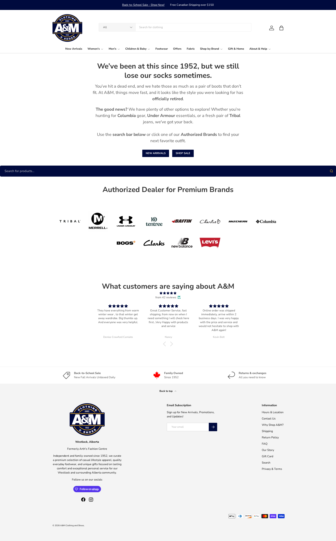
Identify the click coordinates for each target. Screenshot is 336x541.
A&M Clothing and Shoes (72, 525)
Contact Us (269, 419)
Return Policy (270, 437)
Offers (177, 49)
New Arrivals (73, 49)
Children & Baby (135, 49)
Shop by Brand (209, 49)
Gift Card (267, 456)
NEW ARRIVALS (156, 153)
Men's (112, 49)
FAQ (264, 444)
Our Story (268, 450)
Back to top (166, 391)
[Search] (331, 171)
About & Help (258, 49)
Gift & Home (236, 49)
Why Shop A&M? (273, 425)
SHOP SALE (183, 153)
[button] (281, 28)
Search (266, 463)
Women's (94, 49)
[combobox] (175, 27)
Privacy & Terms (272, 469)
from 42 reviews (165, 297)
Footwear (161, 49)
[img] (168, 293)
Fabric (191, 49)
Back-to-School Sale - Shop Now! (143, 5)
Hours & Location (273, 412)
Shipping (267, 431)
